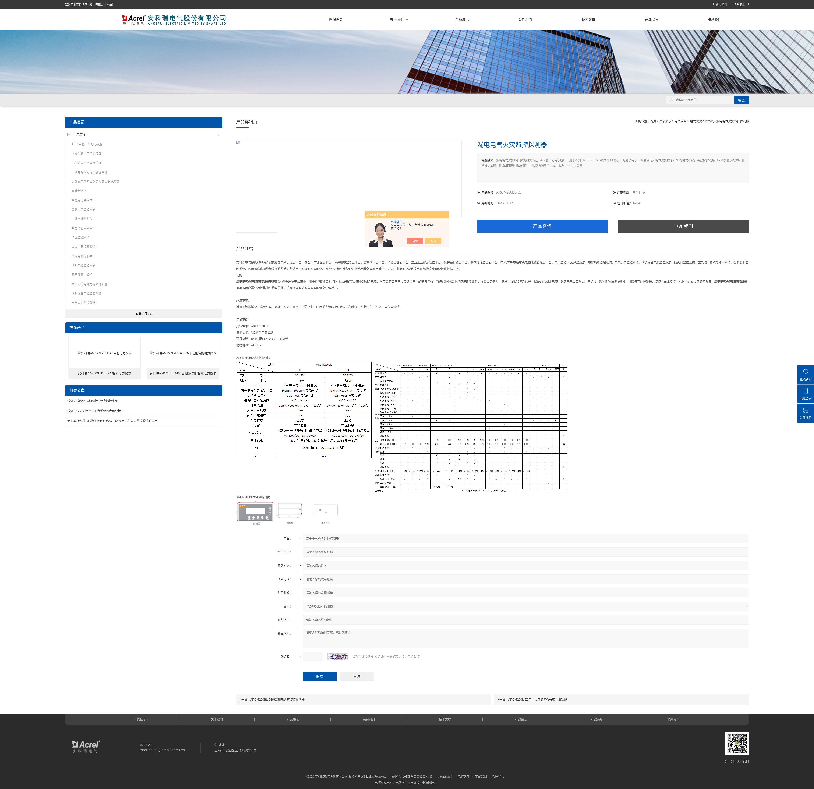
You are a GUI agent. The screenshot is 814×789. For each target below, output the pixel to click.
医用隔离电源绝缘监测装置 (89, 284)
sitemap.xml (445, 776)
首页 (653, 121)
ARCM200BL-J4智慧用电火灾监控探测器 (277, 699)
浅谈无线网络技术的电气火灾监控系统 (92, 401)
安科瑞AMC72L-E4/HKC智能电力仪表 (104, 373)
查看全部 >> (144, 313)
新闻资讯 (369, 719)
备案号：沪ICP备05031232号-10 (411, 776)
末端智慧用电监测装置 (86, 153)
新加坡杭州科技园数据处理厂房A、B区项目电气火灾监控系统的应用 (112, 420)
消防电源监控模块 (83, 265)
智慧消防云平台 (82, 228)
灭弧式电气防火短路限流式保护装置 (95, 181)
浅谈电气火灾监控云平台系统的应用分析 (94, 411)
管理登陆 (498, 776)
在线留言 (651, 19)
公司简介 (721, 4)
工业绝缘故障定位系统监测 (89, 172)
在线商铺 (597, 719)
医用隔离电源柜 (82, 274)
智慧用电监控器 (82, 200)
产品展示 (462, 19)
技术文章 (588, 19)
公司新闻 (525, 19)
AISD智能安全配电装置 (87, 144)
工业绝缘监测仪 (82, 218)
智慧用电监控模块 (83, 209)
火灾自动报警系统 (83, 246)
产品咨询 (542, 226)
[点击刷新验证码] (337, 656)
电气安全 (79, 134)
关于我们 (397, 19)
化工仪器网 (479, 776)
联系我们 (740, 4)
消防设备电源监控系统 (86, 293)
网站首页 (336, 19)
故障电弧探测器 (82, 256)
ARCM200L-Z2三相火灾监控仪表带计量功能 (537, 699)
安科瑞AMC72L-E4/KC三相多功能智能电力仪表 (182, 373)
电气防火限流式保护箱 (86, 162)
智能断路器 (79, 190)
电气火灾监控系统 (83, 302)
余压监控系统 (80, 237)
